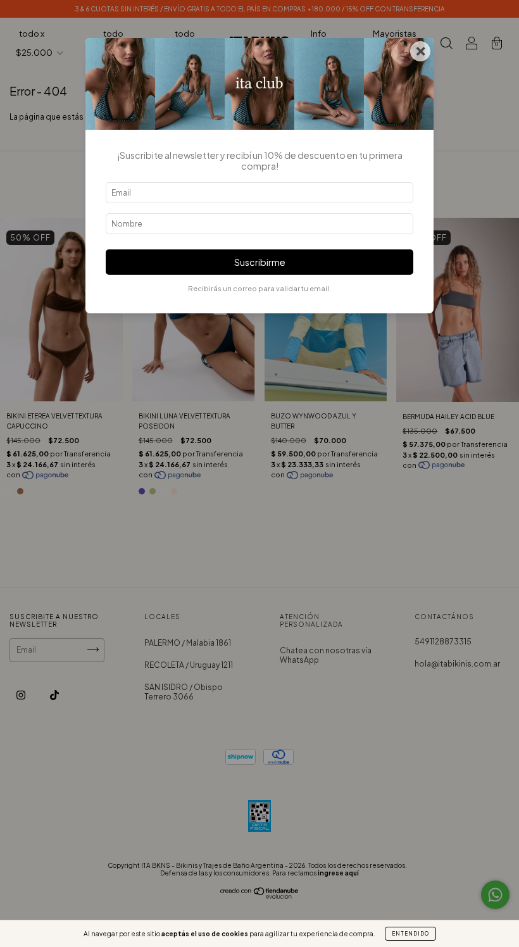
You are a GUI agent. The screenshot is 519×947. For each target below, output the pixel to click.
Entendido (410, 934)
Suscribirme (259, 262)
